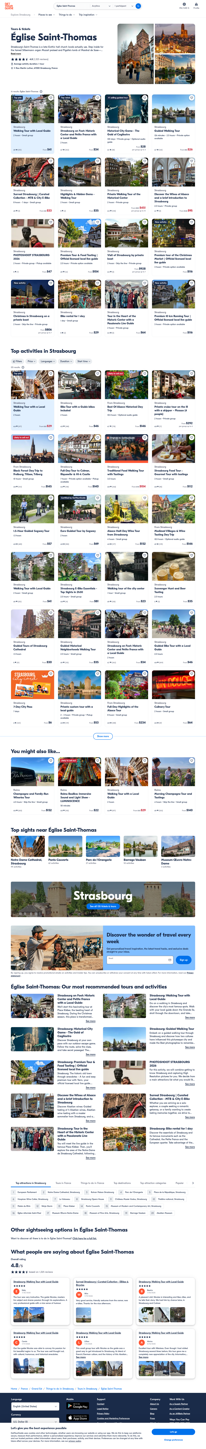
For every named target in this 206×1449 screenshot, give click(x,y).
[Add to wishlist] (51, 97)
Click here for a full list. (85, 1238)
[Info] (41, 91)
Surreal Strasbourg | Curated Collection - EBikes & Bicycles (102, 1283)
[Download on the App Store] (77, 1418)
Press (152, 1418)
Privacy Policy (103, 1413)
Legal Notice (102, 1409)
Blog (152, 1413)
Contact (100, 1404)
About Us (154, 1404)
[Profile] (196, 4)
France (24, 1388)
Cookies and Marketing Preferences (113, 1418)
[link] (32, 124)
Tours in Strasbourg (87, 1388)
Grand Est (37, 1388)
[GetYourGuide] (9, 6)
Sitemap (101, 1433)
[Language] (184, 4)
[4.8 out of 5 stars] (20, 59)
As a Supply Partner (179, 1404)
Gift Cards (155, 1423)
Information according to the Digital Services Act (119, 1428)
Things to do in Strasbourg (60, 1388)
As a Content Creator (180, 1409)
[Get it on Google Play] (77, 1406)
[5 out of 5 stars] (40, 1286)
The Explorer (156, 1428)
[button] (32, 124)
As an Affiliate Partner (180, 1413)
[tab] (31, 1183)
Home (14, 1388)
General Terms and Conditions (111, 1423)
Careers (153, 1409)
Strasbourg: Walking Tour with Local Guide (35, 1281)
